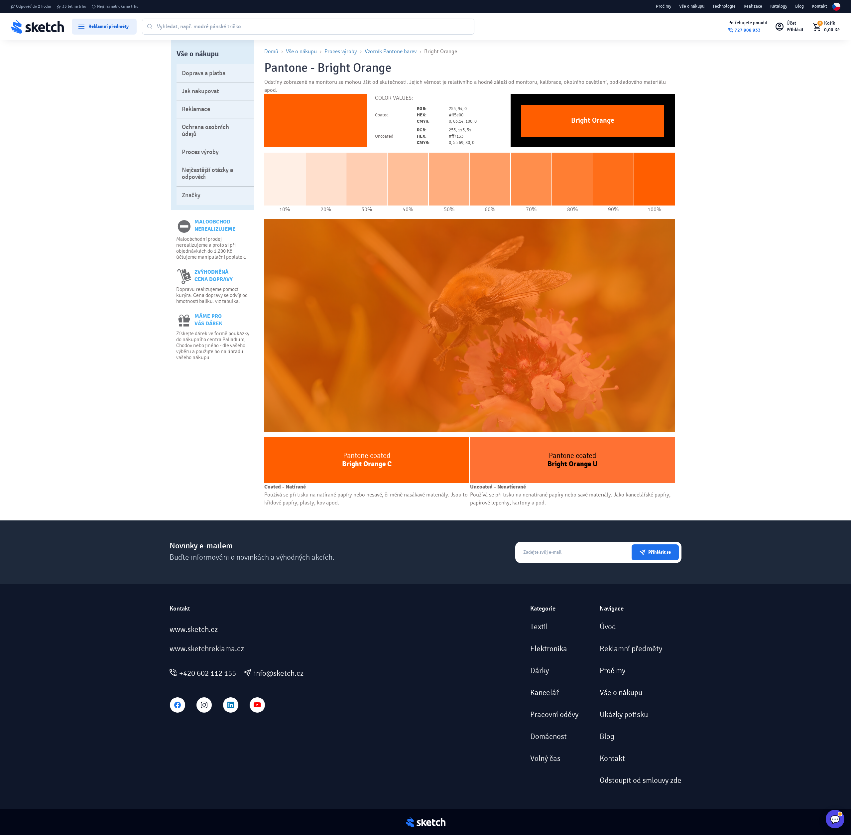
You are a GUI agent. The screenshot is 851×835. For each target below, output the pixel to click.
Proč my (663, 6)
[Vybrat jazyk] (836, 7)
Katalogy (778, 6)
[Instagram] (204, 705)
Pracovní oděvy (554, 714)
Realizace (753, 6)
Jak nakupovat (200, 91)
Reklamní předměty (631, 648)
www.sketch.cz (194, 629)
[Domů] (37, 26)
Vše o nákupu (691, 6)
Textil (539, 627)
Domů (271, 51)
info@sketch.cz (279, 673)
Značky (191, 195)
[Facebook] (177, 705)
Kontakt (819, 6)
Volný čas (545, 758)
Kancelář (544, 692)
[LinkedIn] (231, 705)
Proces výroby (200, 152)
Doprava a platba (203, 73)
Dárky (539, 670)
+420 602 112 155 (207, 673)
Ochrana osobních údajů (205, 131)
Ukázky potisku (624, 714)
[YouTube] (257, 705)
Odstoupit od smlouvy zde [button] (640, 780)
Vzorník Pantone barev (391, 51)
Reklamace (196, 109)
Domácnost (548, 736)
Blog (799, 6)
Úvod (608, 627)
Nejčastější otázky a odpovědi (207, 174)
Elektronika (548, 648)
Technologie (724, 6)
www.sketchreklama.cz (207, 648)
